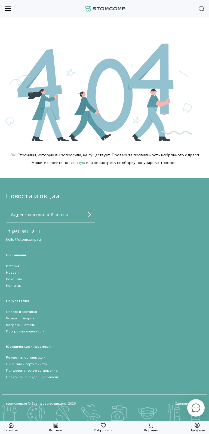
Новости (13, 272)
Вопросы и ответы (21, 325)
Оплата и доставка (21, 312)
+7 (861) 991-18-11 (23, 231)
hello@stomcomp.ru (23, 239)
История (13, 266)
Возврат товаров (20, 318)
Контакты (13, 285)
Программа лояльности (25, 331)
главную (77, 162)
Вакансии (14, 279)
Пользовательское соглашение (32, 370)
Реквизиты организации (25, 357)
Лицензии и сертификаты (26, 364)
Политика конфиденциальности (32, 377)
